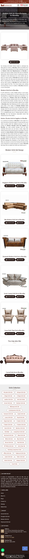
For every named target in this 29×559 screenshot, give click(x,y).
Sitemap (3, 504)
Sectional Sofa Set (8, 435)
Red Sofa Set (20, 442)
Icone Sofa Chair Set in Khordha (14, 330)
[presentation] (1, 361)
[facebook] (25, 548)
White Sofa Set (9, 439)
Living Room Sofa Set (19, 431)
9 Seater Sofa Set (21, 424)
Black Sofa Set (21, 435)
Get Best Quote (15, 61)
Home (2, 493)
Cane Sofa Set (7, 428)
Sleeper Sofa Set (20, 460)
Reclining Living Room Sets (14, 449)
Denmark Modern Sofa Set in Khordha (14, 256)
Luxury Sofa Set (9, 417)
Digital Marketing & (10, 557)
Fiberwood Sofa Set (5, 522)
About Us (3, 496)
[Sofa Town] (24, 5)
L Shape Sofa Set (8, 396)
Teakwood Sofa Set (20, 453)
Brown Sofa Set (9, 442)
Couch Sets (14, 464)
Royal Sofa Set (20, 417)
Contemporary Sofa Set (15, 410)
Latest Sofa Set (8, 456)
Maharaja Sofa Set (14, 406)
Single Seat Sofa (8, 421)
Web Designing (21, 556)
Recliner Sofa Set (20, 403)
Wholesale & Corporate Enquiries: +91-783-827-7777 (15, 2)
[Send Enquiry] (2, 554)
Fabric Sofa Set (21, 456)
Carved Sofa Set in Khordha (14, 372)
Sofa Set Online (21, 399)
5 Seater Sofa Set (20, 421)
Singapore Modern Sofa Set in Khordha (14, 183)
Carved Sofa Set (4, 513)
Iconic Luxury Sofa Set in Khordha (14, 293)
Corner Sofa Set (8, 403)
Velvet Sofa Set (8, 460)
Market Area (4, 506)
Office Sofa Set (7, 453)
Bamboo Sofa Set (20, 428)
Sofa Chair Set (21, 446)
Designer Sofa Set (5, 516)
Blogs (2, 498)
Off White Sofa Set (8, 446)
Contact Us (3, 501)
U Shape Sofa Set (21, 396)
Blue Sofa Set (20, 439)
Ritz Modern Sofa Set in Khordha (14, 220)
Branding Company (19, 557)
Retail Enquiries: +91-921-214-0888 (15, 1)
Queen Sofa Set (21, 413)
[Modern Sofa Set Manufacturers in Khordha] (14, 46)
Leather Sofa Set (8, 399)
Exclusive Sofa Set (8, 413)
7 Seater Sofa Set (7, 424)
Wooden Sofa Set (8, 392)
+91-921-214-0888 (9, 537)
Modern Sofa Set (5, 519)
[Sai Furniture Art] (6, 5)
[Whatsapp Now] (2, 550)
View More (21, 185)
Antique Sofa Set (21, 392)
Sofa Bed (7, 431)
